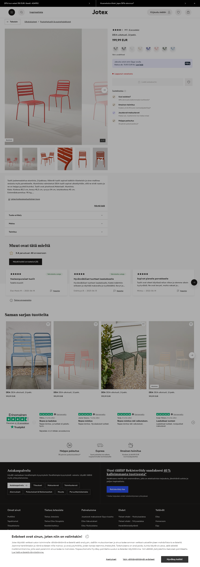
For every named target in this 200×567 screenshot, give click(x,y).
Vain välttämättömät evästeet (139, 559)
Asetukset (111, 559)
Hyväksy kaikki (175, 559)
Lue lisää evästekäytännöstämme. (28, 552)
